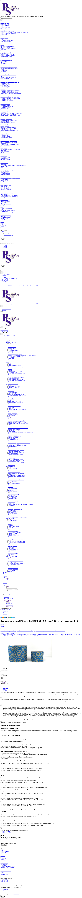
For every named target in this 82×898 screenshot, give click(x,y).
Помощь (2, 872)
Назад (8, 340)
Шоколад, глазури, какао (13, 344)
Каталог (7, 341)
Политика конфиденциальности (8, 866)
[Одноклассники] (3, 617)
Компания (3, 856)
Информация (3, 860)
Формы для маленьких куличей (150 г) (56, 635)
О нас (7, 579)
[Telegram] (14, 617)
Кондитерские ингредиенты (14, 386)
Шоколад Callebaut (5, 851)
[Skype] (12, 617)
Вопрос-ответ (3, 865)
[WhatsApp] (10, 617)
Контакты (3, 859)
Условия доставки (4, 864)
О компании (3, 858)
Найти (2, 896)
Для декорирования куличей (7, 634)
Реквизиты (3, 869)
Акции (2, 850)
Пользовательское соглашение (7, 867)
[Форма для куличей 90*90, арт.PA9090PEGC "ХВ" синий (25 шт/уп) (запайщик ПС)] (26, 667)
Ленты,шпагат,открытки (18, 634)
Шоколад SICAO (4, 852)
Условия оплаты (4, 863)
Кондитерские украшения (13, 448)
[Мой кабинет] (1, 307)
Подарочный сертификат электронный (16, 541)
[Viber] (8, 617)
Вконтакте (5, 245)
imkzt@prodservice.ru (5, 281)
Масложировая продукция (14, 483)
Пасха (9, 364)
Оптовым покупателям (6, 871)
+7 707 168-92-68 (4, 279)
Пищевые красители (12, 468)
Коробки (45, 634)
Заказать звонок (9, 606)
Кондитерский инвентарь (13, 494)
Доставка (5, 690)
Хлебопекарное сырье (13, 531)
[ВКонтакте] (1, 617)
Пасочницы (9, 635)
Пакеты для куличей (16, 635)
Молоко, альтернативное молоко (15, 566)
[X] (6, 617)
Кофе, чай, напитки (12, 546)
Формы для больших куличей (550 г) (32, 634)
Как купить (5, 688)
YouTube (5, 247)
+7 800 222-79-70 (4, 280)
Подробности (3, 682)
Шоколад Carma (4, 854)
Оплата (4, 689)
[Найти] (2, 19)
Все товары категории (5, 831)
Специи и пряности (12, 520)
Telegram (5, 246)
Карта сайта (16, 894)
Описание (5, 686)
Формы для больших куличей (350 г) (29, 635)
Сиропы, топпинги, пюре (13, 558)
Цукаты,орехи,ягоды (65, 634)
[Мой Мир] (5, 617)
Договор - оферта (4, 868)
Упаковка (10, 418)
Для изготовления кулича (70, 635)
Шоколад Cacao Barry (5, 853)
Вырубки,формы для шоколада (54, 634)
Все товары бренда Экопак (6, 832)
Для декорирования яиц (42, 635)
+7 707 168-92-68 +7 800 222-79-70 (9, 278)
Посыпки (42, 634)
